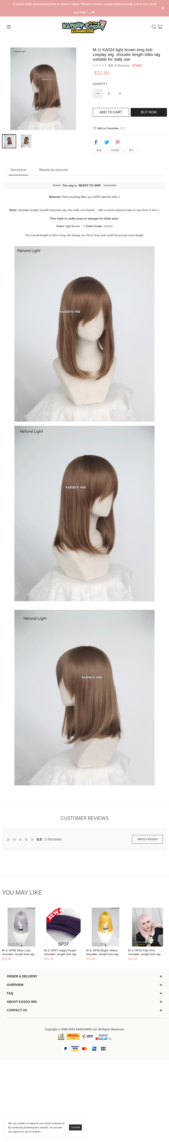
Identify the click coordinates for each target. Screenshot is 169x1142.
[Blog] (61, 1036)
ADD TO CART (111, 112)
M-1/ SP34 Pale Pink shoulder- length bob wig (144, 952)
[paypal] (103, 1036)
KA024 (115, 150)
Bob (99, 150)
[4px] (87, 1036)
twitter (107, 142)
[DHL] (73, 1036)
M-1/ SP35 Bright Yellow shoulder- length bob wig (102, 952)
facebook (96, 142)
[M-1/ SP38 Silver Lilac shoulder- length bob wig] (21, 927)
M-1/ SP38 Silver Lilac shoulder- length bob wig (18, 952)
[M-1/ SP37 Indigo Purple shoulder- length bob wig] (63, 927)
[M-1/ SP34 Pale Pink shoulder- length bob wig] (147, 927)
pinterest (118, 142)
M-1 (131, 150)
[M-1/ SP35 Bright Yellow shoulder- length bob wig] (105, 927)
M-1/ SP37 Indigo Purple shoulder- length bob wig (60, 952)
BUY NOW (149, 112)
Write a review (147, 839)
